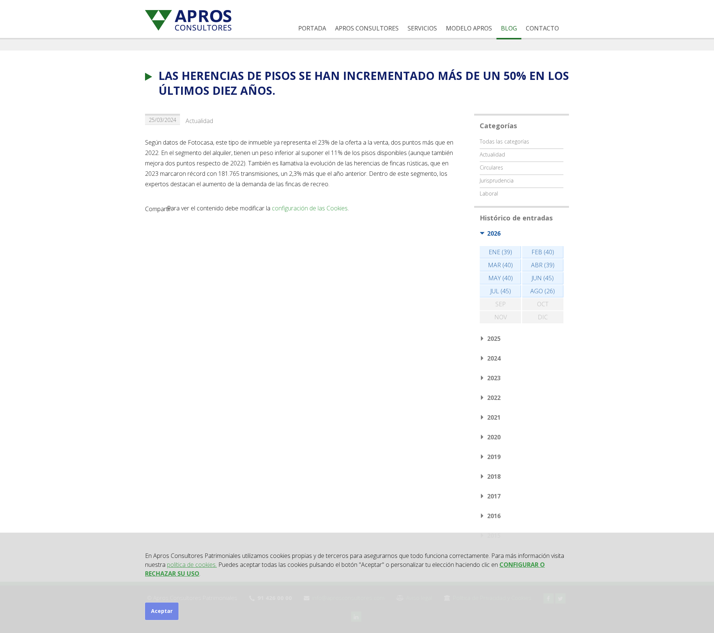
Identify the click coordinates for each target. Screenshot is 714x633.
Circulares (491, 167)
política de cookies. (192, 565)
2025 (494, 339)
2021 (494, 417)
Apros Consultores (367, 28)
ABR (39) (542, 265)
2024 (494, 358)
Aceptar (162, 610)
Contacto (542, 28)
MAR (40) (500, 265)
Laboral (489, 193)
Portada (312, 28)
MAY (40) (500, 278)
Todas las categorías (504, 141)
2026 (494, 233)
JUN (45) (542, 278)
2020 (494, 437)
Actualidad (199, 121)
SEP (500, 304)
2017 (494, 496)
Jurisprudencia (497, 180)
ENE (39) (500, 252)
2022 (494, 398)
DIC (543, 317)
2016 (494, 516)
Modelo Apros (469, 28)
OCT (543, 304)
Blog (509, 28)
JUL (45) (500, 291)
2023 (494, 378)
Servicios (422, 28)
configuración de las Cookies (310, 208)
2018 (494, 476)
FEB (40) (542, 252)
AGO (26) (542, 291)
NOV (500, 317)
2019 (494, 457)
